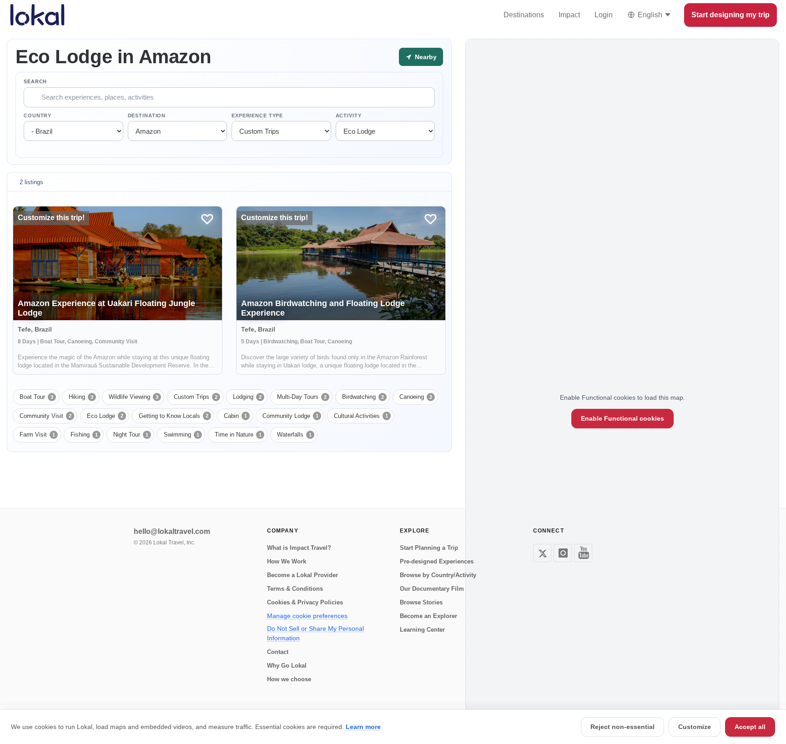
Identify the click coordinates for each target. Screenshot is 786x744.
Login (604, 15)
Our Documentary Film (432, 588)
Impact (569, 15)
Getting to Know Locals (173, 415)
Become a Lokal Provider (302, 575)
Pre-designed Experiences (437, 561)
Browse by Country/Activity (438, 575)
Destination (147, 115)
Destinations (524, 15)
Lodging (247, 396)
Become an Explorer (428, 616)
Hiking (81, 396)
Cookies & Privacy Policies (305, 602)
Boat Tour (36, 396)
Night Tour (130, 434)
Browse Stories (421, 602)
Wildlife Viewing (133, 396)
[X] (542, 553)
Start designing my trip (730, 15)
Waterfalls (294, 434)
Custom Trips (195, 396)
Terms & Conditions (295, 588)
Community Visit (45, 415)
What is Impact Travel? (299, 547)
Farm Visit (37, 434)
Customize (694, 726)
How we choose (289, 679)
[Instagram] (563, 553)
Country (37, 115)
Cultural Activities (361, 415)
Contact (277, 651)
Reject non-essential (622, 726)
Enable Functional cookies (622, 418)
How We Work (286, 561)
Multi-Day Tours (302, 396)
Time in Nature (238, 434)
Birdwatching (363, 396)
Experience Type (257, 115)
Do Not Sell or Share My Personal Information (315, 633)
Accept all (750, 726)
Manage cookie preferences (307, 615)
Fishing (84, 434)
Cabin (235, 415)
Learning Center (422, 629)
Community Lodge (290, 415)
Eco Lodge (105, 415)
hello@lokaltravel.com (172, 531)
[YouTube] (583, 553)
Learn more (363, 726)
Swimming (181, 434)
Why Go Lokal (287, 665)
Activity (349, 115)
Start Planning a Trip (429, 547)
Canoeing (415, 396)
